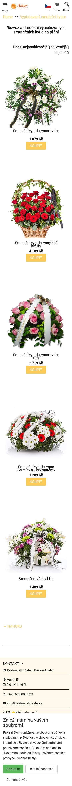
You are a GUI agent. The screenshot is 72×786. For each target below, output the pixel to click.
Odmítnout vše (16, 780)
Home (8, 17)
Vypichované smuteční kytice (43, 17)
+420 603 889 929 (19, 694)
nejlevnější (59, 47)
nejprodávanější (35, 47)
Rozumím (13, 769)
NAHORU (14, 626)
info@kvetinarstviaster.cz (24, 703)
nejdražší (62, 53)
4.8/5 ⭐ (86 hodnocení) (20, 713)
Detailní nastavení (41, 769)
